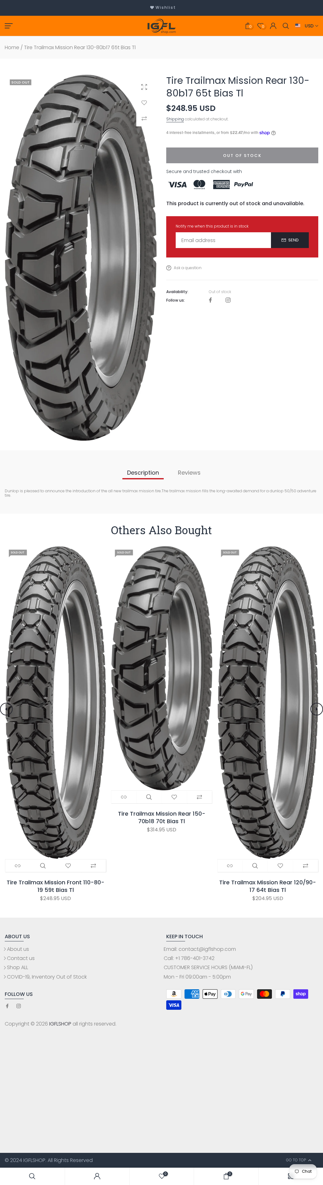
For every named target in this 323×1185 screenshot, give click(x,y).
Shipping (175, 119)
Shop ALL (17, 967)
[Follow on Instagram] (228, 300)
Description (143, 473)
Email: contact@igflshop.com (200, 949)
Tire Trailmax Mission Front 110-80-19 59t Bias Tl (55, 885)
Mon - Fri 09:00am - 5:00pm (197, 976)
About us (18, 949)
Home (12, 47)
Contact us (21, 958)
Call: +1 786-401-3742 (189, 958)
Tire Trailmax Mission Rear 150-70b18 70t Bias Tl (161, 817)
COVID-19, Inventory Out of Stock (47, 977)
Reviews (189, 473)
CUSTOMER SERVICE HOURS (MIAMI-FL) (208, 967)
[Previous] (6, 709)
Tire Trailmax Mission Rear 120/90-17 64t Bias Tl (267, 885)
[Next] (316, 709)
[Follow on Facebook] (210, 300)
